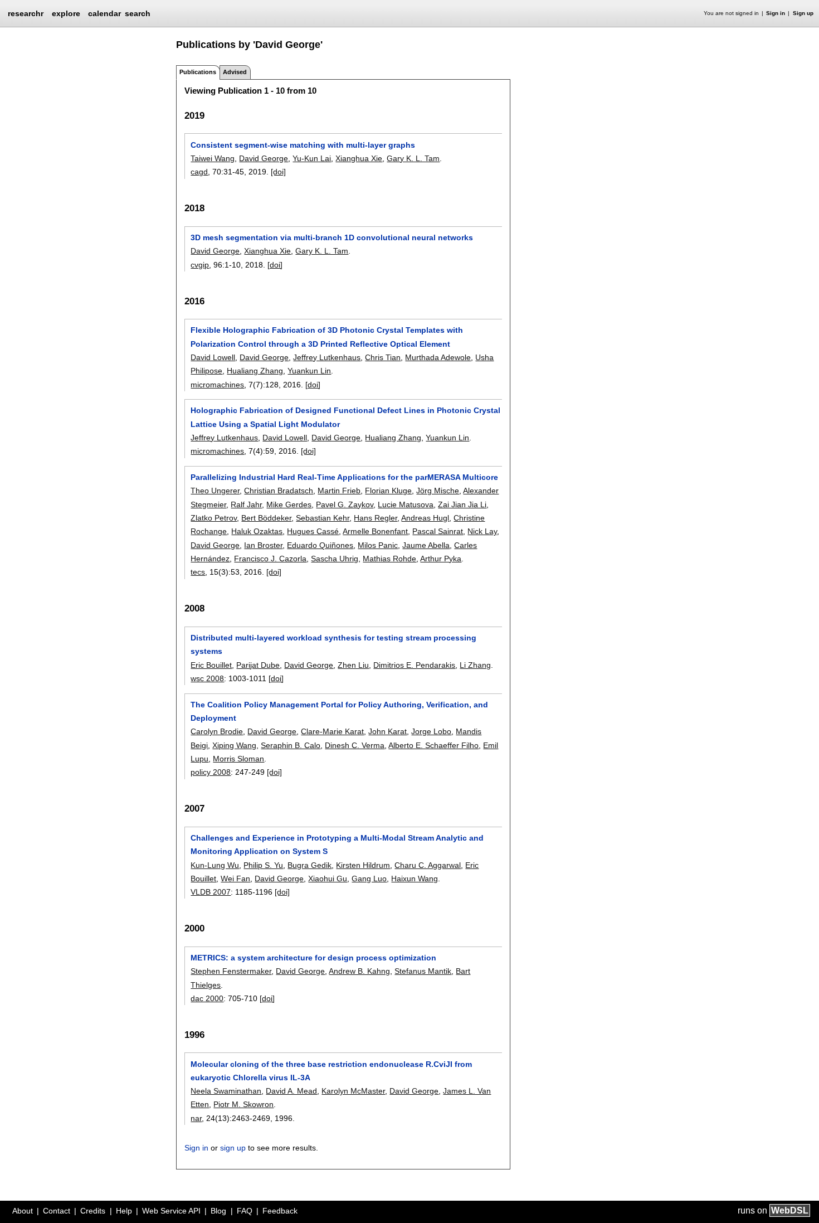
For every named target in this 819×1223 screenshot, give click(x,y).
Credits (92, 1210)
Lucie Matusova (405, 504)
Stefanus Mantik (422, 971)
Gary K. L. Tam (413, 158)
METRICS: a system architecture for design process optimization (313, 957)
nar (196, 1118)
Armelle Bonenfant (375, 531)
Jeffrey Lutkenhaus (326, 357)
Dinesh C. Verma (354, 745)
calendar (104, 13)
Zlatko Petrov (214, 517)
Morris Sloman (238, 758)
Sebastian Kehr (322, 517)
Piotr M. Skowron (243, 1104)
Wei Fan (235, 878)
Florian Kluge (388, 490)
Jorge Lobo (431, 731)
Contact (56, 1210)
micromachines (217, 384)
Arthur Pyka (440, 558)
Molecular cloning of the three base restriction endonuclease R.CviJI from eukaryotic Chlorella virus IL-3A (331, 1071)
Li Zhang (475, 665)
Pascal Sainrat (437, 531)
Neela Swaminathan (226, 1090)
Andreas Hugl (425, 517)
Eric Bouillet (211, 665)
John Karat (387, 731)
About (22, 1210)
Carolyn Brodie (217, 731)
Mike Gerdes (288, 504)
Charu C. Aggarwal (427, 865)
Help (124, 1210)
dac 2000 (207, 998)
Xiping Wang (234, 745)
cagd (199, 171)
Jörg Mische (437, 490)
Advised (235, 72)
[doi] (278, 171)
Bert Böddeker (266, 517)
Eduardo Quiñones (320, 545)
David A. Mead (291, 1090)
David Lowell (213, 357)
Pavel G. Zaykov (344, 504)
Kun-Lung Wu (215, 865)
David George (263, 158)
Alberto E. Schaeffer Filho (433, 745)
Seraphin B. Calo (290, 745)
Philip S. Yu (263, 865)
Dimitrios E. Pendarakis (414, 665)
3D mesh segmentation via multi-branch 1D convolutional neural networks (332, 237)
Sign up (803, 13)
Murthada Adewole (438, 357)
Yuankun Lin (309, 370)
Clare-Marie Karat (332, 731)
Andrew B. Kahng (359, 971)
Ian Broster (263, 545)
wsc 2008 (207, 678)
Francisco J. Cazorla (270, 558)
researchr (25, 13)
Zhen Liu (353, 665)
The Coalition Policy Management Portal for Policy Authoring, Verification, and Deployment (339, 711)
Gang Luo (369, 878)
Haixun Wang (414, 878)
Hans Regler (375, 517)
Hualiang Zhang (255, 370)
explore (66, 13)
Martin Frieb (339, 490)
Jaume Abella (426, 545)
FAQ (244, 1210)
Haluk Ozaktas (256, 531)
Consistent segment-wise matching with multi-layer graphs (303, 144)
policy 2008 (211, 772)
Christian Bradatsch (278, 490)
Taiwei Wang (213, 158)
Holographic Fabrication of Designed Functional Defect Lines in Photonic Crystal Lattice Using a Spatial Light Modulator (345, 417)
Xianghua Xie (358, 158)
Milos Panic (378, 545)
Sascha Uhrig (334, 558)
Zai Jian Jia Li (462, 504)
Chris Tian (383, 357)
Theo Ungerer (215, 490)
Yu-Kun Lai (311, 158)
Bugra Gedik (309, 865)
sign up (233, 1147)
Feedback (280, 1210)
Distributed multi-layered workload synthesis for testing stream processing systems (333, 644)
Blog (218, 1210)
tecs (198, 571)
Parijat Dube (258, 665)
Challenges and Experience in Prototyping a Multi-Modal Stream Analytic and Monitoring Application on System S (337, 844)
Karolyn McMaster (353, 1090)
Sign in (775, 13)
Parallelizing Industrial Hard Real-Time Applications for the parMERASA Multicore (344, 477)
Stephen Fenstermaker (231, 971)
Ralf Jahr (246, 504)
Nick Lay (482, 531)
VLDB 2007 (211, 891)
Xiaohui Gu (327, 878)
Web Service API (171, 1210)
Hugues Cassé (313, 531)
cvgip (200, 264)
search (137, 13)
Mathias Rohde (389, 558)
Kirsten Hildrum (363, 865)
